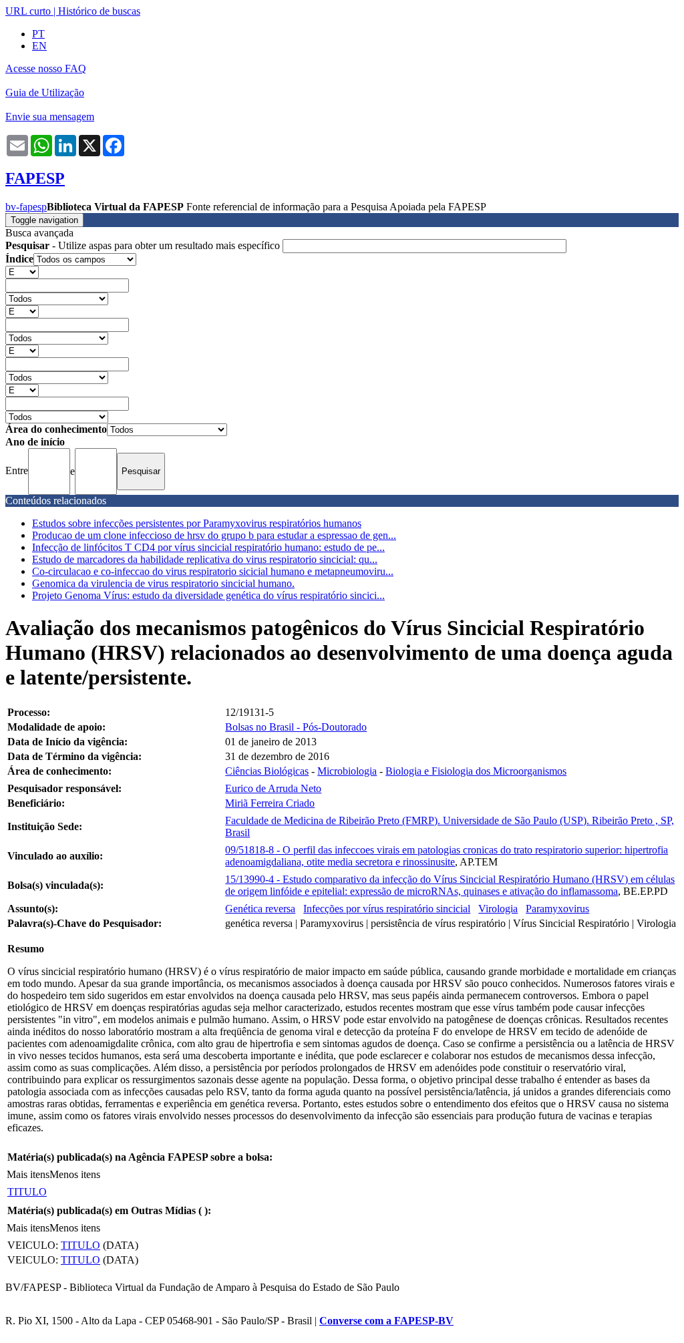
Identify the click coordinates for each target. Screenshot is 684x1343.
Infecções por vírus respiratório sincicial (386, 908)
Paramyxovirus (557, 908)
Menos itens (74, 1174)
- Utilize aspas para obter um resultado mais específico (144, 245)
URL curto (28, 11)
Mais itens (28, 1174)
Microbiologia (347, 771)
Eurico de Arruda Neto (273, 788)
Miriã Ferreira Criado (270, 803)
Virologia (498, 908)
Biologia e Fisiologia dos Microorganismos (475, 771)
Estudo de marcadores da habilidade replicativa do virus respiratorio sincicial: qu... (204, 559)
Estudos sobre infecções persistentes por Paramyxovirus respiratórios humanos (196, 523)
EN (39, 45)
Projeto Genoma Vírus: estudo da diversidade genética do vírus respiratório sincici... (208, 595)
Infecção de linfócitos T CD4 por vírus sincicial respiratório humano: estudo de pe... (208, 547)
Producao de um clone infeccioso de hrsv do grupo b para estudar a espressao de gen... (214, 535)
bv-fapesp (26, 206)
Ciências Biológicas (267, 771)
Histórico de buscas (99, 11)
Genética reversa (260, 908)
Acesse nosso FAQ (45, 68)
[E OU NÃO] (22, 271)
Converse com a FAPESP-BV (386, 1320)
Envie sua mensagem (49, 116)
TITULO (27, 1191)
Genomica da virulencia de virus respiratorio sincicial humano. (163, 583)
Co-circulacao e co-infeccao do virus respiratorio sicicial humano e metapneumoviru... (212, 571)
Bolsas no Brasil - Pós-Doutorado (296, 727)
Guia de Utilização (44, 92)
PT (38, 33)
